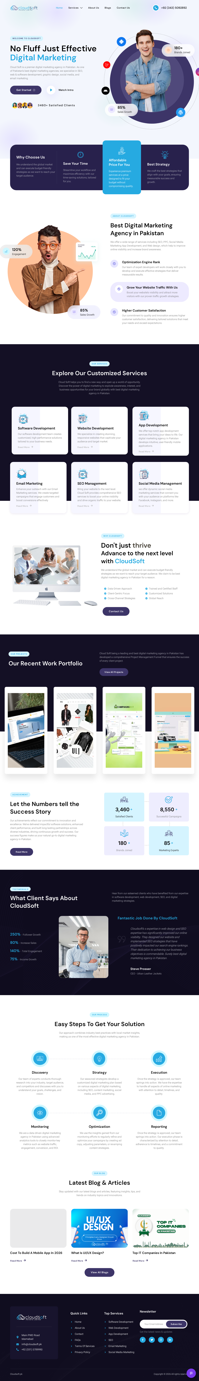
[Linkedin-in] (170, 1340)
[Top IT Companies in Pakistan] (160, 1228)
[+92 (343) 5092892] (156, 8)
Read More (24, 447)
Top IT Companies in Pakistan (154, 1253)
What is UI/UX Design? (87, 1253)
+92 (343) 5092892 (174, 8)
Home (59, 7)
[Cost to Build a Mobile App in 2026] (38, 1228)
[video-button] (51, 90)
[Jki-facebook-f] (143, 1340)
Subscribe (176, 1324)
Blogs (108, 7)
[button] (66, 90)
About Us (93, 7)
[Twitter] (152, 1340)
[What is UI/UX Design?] (99, 1228)
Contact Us (123, 7)
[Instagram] (161, 1340)
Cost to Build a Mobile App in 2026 (36, 1253)
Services (73, 7)
